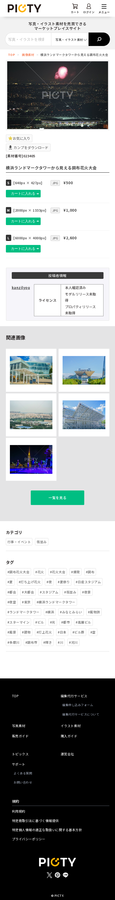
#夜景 (86, 592)
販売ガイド (20, 736)
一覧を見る (57, 497)
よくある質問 (23, 773)
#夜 (49, 581)
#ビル (39, 622)
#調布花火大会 (18, 572)
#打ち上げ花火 (30, 581)
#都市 (65, 622)
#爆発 (75, 572)
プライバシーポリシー (28, 839)
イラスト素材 (71, 725)
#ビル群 (78, 632)
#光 (52, 622)
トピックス (20, 754)
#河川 (73, 642)
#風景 (11, 632)
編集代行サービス (74, 695)
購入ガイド (69, 736)
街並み (42, 541)
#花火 (39, 572)
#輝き (47, 642)
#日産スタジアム (88, 581)
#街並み (70, 592)
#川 (60, 642)
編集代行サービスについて (80, 714)
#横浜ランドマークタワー (56, 602)
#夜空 (11, 602)
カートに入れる (23, 193)
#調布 (90, 572)
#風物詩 (94, 612)
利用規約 (18, 811)
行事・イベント (19, 541)
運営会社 (67, 754)
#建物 (26, 632)
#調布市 (31, 642)
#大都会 (28, 592)
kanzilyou (21, 287)
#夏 (10, 581)
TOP (11, 54)
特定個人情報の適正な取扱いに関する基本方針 (47, 829)
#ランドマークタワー (23, 612)
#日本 (62, 632)
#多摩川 (13, 642)
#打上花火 (44, 632)
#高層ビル (83, 622)
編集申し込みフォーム (77, 705)
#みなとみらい (71, 612)
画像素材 (28, 54)
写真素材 (18, 725)
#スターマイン (18, 622)
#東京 (26, 602)
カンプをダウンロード (30, 147)
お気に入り (21, 138)
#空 (93, 632)
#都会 (11, 592)
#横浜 (49, 612)
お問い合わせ (23, 782)
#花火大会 (58, 572)
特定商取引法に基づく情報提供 (35, 820)
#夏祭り (64, 581)
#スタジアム (49, 592)
